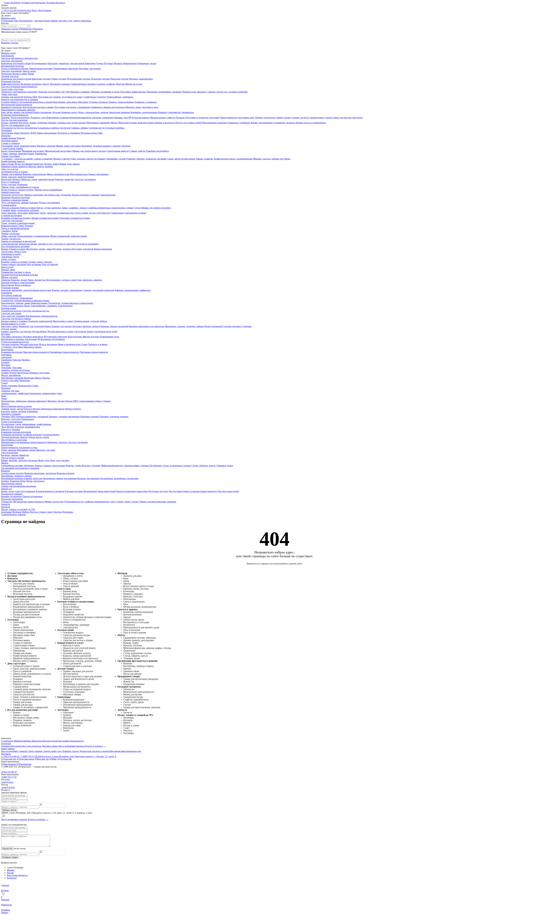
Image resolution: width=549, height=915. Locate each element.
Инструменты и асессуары (14, 440)
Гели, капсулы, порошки (13, 316)
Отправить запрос (10, 857)
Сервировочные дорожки (83, 84)
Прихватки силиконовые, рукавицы (164, 92)
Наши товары (7, 748)
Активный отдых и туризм (14, 171)
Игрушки (5, 334)
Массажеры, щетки (26, 450)
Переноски (24, 380)
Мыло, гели (43, 460)
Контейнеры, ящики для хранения (59, 478)
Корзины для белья (46, 146)
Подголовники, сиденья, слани (61, 280)
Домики (5, 372)
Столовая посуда (96, 128)
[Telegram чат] (8, 759)
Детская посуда (8, 128)
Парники (33, 202)
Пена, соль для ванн (59, 460)
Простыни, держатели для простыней (65, 63)
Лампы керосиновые (46, 133)
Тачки (21, 226)
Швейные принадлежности (14, 166)
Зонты (16, 256)
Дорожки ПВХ (8, 416)
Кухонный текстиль (10, 81)
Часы (3, 427)
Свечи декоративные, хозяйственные (33, 424)
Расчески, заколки (10, 455)
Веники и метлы (61, 159)
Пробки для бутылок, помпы (269, 117)
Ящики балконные (103, 249)
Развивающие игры (109, 336)
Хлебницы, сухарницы (145, 102)
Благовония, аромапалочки (42, 393)
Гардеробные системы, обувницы (17, 465)
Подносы (180, 117)
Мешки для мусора (54, 501)
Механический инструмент (58, 151)
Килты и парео (19, 73)
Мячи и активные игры (58, 174)
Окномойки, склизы (116, 159)
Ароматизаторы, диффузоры (15, 393)
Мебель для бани (9, 277)
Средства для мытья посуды (35, 311)
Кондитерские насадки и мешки (38, 107)
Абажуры (5, 280)
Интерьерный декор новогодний (99, 491)
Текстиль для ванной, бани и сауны (18, 71)
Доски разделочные (20, 117)
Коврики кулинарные (11, 107)
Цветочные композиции (53, 409)
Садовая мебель (8, 205)
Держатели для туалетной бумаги (34, 326)
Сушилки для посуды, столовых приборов (227, 92)
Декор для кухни (9, 94)
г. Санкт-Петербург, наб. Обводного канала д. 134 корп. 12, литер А (83, 756)
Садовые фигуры (65, 213)
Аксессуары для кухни (12, 89)
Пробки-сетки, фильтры (194, 92)
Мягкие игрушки (91, 336)
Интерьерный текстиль (12, 66)
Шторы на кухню (133, 84)
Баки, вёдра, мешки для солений (17, 112)
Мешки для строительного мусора (89, 151)
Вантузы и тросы (9, 326)
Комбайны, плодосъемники (144, 112)
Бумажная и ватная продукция (16, 432)
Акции (75, 751)
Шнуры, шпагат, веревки (40, 166)
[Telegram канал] (25, 759)
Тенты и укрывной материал (15, 228)
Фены (27, 305)
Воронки (5, 117)
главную (264, 563)
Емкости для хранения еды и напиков (19, 99)
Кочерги (17, 179)
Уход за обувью (34, 264)
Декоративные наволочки (65, 68)
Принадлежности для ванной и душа (19, 447)
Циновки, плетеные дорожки (114, 416)
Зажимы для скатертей (12, 97)
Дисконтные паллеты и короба (94, 751)
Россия (10, 872)
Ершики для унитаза (62, 326)
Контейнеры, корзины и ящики (16, 476)
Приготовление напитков (214, 122)
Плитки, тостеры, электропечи (67, 290)
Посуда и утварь (38, 512)
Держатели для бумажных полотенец (19, 92)
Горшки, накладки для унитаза (16, 331)
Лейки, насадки (8, 236)
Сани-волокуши (108, 195)
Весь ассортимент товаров (14, 751)
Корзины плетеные (20, 197)
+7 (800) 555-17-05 (29, 756)
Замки (17, 133)
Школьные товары (32, 347)
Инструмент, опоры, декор (39, 249)
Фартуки (120, 84)
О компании (7, 741)
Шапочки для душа (45, 450)
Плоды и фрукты (32, 409)
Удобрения (22, 184)
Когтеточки (23, 372)
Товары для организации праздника (18, 486)
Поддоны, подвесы (61, 249)
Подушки (108, 63)
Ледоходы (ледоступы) (12, 195)
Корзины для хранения (88, 478)
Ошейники (6, 360)
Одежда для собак (10, 380)
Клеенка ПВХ (30, 97)
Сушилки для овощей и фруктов (98, 290)
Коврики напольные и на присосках (146, 326)
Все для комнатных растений (15, 246)
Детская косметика (10, 437)
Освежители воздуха (11, 311)
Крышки (162, 112)
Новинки (6, 29)
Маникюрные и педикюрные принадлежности (24, 442)
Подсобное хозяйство (11, 295)
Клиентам (6, 743)
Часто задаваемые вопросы (71, 746)
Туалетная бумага (50, 434)
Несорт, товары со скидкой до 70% (18, 509)
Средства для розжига (85, 179)
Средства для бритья (78, 442)
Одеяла (99, 63)
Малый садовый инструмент (45, 218)
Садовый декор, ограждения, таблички (20, 210)
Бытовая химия (8, 308)
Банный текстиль (9, 275)
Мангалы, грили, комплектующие (37, 179)
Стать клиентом (34, 746)
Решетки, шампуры (64, 179)
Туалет (4, 383)
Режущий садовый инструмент (75, 218)
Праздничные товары (11, 483)
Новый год (6, 489)
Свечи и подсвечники (12, 421)
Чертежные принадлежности (94, 352)
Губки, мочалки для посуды (83, 159)
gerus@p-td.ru (8, 787)
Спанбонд (6, 231)
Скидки (15, 29)
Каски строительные (11, 151)
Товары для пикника (98, 174)
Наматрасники (130, 63)
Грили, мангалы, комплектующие (17, 177)
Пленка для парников (49, 202)
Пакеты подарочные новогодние (132, 491)
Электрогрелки (65, 305)
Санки (84, 344)
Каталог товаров (17, 514)
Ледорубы (66, 195)
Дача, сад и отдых (9, 169)
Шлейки (26, 360)
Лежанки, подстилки (39, 372)
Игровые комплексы (33, 336)
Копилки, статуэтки (11, 419)
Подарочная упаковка (11, 494)
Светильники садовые (135, 213)
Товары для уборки (10, 156)
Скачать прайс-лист (52, 751)
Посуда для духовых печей (188, 122)
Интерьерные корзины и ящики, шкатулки (22, 478)
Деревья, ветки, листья (12, 409)
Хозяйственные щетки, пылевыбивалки (233, 159)
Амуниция (6, 357)
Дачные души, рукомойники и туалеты (20, 187)
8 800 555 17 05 (9, 777)
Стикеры (106, 401)
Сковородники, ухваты (320, 117)
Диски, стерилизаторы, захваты (92, 112)
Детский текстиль (10, 76)
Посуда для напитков (27, 128)
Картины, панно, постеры (13, 411)
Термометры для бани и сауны (16, 272)
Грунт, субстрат (8, 184)
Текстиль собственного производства (19, 58)
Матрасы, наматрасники (141, 79)
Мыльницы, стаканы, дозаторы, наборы (184, 326)
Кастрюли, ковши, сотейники (33, 122)
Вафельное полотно (10, 84)
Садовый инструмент (11, 215)
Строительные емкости (117, 151)
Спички (135, 501)
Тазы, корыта (73, 164)
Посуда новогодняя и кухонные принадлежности (193, 491)
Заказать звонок (9, 810)
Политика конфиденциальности (68, 741)
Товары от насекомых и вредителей (18, 241)
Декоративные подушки (41, 68)
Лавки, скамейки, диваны (74, 208)
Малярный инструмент (33, 151)
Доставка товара (50, 746)
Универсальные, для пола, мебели (90, 321)
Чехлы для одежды (35, 481)
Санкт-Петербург (12, 2)
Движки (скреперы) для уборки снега (42, 195)
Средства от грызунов (64, 244)
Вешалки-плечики (65, 473)
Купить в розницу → (95, 746)
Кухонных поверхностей (40, 321)
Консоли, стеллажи (91, 465)
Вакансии (37, 741)
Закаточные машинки (119, 112)
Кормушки (29, 378)
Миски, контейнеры (11, 375)
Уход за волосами (9, 452)
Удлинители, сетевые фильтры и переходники (70, 303)
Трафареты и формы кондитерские (108, 107)
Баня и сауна (7, 267)
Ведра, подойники (24, 164)
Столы (137, 208)
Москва (10, 870)
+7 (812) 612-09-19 (10, 10)
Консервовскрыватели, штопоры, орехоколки (91, 117)
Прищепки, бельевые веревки (96, 146)
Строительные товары (12, 148)
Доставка (50, 2)
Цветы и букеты (73, 409)
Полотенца (6, 73)
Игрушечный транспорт (55, 336)
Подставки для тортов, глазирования (72, 107)
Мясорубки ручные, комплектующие (136, 122)
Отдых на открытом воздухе (15, 342)
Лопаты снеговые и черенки (85, 195)
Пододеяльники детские (78, 79)
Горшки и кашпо (17, 249)
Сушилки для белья (120, 146)
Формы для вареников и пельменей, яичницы (272, 122)
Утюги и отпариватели (12, 305)
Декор (4, 398)
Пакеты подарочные (32, 496)
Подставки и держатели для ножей (202, 117)
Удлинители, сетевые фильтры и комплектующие (25, 300)
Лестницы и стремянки (68, 133)
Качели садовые (28, 208)
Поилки (46, 378)
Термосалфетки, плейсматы (119, 97)
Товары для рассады (11, 238)
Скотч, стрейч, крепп (120, 501)
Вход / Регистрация (41, 10)
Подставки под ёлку (158, 491)
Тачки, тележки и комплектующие (18, 223)
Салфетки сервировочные (96, 501)
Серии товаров (35, 751)
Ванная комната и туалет (13, 324)
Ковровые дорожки (89, 416)
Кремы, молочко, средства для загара (19, 460)
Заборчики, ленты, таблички (42, 213)
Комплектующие (9, 226)
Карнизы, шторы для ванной (114, 326)
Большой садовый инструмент (16, 218)
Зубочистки (7, 501)
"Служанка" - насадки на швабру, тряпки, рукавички (27, 159)
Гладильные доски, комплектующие (18, 146)
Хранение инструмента (157, 151)
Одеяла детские (58, 79)
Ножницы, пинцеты (57, 442)
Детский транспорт (29, 344)
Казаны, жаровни (9, 122)
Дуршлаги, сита (38, 117)
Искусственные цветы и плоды (16, 406)
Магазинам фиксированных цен (125, 751)
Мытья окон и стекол (63, 321)
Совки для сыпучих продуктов (347, 117)
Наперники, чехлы (147, 63)
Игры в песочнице (48, 344)
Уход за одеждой (50, 264)
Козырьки (6, 197)
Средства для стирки (11, 313)
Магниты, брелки (56, 401)
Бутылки (5, 102)
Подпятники (156, 465)
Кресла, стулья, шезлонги (48, 208)
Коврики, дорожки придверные (64, 416)
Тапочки (47, 262)
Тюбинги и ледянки (98, 344)
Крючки (5, 481)
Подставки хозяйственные (133, 92)
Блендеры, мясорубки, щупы (15, 290)
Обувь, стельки (8, 259)
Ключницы (32, 411)
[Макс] (53, 759)
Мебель (4, 463)
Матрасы (118, 63)
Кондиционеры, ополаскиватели (41, 316)
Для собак (17, 367)
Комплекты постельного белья (16, 63)
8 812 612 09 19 (9, 772)
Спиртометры (174, 112)
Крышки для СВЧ (123, 117)
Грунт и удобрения (10, 182)
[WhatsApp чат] (42, 759)
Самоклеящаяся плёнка (90, 401)
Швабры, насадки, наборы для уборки (271, 159)
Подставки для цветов (82, 249)
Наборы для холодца (165, 122)
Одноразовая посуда (73, 501)
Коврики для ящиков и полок (105, 92)
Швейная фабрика (23, 741)
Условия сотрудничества (33, 2)
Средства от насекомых (87, 244)
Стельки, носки (35, 262)
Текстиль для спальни (11, 61)
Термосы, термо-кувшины (121, 102)
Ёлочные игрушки (74, 491)
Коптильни (6, 179)
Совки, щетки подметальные (181, 159)
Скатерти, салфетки (106, 84)
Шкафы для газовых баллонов (156, 208)
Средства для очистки (12, 220)
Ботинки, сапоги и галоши (14, 262)
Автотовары (7, 133)
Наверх (4, 912)
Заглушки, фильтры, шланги (86, 326)
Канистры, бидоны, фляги (46, 164)
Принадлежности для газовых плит (237, 117)
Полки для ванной (213, 326)
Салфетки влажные (32, 434)
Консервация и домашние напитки (18, 110)
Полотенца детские (100, 79)
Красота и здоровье (10, 429)
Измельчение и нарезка (57, 117)
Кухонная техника (10, 287)
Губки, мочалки (8, 450)
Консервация (7, 55)
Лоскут (45, 84)
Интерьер (5, 388)
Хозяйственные (8, 138)
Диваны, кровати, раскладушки (49, 465)
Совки (35, 385)
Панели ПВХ (71, 401)
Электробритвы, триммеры (43, 305)
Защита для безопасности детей (101, 331)
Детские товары (9, 329)
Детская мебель (39, 331)
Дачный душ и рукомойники (48, 189)
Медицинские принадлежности (28, 501)
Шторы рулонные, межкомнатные (23, 427)
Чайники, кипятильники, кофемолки (133, 290)
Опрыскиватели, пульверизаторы (33, 236)
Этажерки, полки (224, 465)
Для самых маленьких (12, 336)
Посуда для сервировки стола (15, 125)
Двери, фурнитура (36, 280)
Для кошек (6, 367)
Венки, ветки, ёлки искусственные (18, 491)
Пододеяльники (39, 63)
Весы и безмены (23, 285)
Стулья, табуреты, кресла (203, 465)
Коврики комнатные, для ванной (32, 416)
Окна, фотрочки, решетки (89, 280)
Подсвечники (7, 424)
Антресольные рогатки (12, 473)
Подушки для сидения (90, 68)
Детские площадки (10, 208)
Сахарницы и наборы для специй (54, 128)
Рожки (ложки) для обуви (13, 264)
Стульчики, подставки (12, 347)
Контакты (60, 2)
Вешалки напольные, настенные (40, 473)
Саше (59, 393)
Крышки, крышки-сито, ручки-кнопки (67, 122)
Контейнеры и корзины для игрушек (19, 339)
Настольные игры (79, 174)
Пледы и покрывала (11, 68)
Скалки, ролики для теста (296, 117)
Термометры (41, 153)
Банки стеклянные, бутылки (47, 112)
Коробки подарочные (11, 496)
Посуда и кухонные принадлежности (19, 86)
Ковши (62, 164)
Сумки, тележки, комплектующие (17, 153)
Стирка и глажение (10, 143)
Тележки (29, 226)
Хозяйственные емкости (13, 161)
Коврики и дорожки (11, 414)
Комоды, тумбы (73, 465)
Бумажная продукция (11, 352)
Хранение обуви (18, 481)
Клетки (13, 372)
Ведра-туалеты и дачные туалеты (17, 189)
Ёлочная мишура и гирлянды (50, 491)
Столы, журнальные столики (176, 465)
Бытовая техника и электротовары (18, 282)
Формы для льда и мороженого (311, 122)
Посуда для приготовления (14, 120)
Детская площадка (10, 344)
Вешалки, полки (19, 280)
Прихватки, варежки (60, 84)
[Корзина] (37, 29)
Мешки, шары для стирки (68, 146)
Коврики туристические (34, 174)
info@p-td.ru (25, 10)
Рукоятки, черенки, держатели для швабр (146, 159)
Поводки (16, 360)
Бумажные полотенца (11, 434)
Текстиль (57, 512)
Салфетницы (89, 97)
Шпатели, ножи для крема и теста (141, 107)
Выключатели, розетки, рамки (16, 303)
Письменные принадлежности (64, 352)
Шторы (24, 68)
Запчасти (5, 504)
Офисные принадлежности (36, 352)
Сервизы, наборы (79, 128)
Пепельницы (27, 419)
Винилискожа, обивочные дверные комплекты (24, 401)
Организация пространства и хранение (20, 468)
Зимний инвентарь (10, 192)
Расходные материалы (12, 499)
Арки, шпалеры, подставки (14, 213)
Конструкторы (75, 336)
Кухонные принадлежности (14, 115)
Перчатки (6, 135)
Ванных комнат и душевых (14, 321)
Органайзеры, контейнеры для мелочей (119, 478)
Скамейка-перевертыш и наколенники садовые (110, 208)
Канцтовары (7, 349)
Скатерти (101, 97)
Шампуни (24, 455)
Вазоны (5, 249)
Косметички (7, 445)
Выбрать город (8, 18)
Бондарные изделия (28, 275)
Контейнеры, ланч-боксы (65, 102)
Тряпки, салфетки (204, 159)
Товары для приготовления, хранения (157, 501)
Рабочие (21, 138)
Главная (5, 514)
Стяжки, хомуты (137, 151)
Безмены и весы (69, 112)
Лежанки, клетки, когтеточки (15, 370)
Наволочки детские (40, 79)
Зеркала (5, 403)
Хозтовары (6, 130)
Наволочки (90, 63)
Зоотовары (6, 354)
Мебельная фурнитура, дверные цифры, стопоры (125, 465)
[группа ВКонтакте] (65, 759)
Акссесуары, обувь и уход (13, 251)
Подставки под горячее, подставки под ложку (60, 97)
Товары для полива (10, 233)
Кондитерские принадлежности (16, 104)
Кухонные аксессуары (40, 290)
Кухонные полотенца (31, 84)
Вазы (3, 396)
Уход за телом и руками (12, 458)
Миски (114, 122)
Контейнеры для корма (12, 378)
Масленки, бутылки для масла (93, 102)
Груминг (5, 362)
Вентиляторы (7, 285)
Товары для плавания (11, 174)
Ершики (102, 159)
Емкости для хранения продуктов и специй (31, 102)
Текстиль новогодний (228, 491)
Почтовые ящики (9, 140)
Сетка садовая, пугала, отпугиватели (92, 213)
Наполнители (25, 385)
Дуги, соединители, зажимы (15, 202)
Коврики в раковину (80, 92)
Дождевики (6, 256)
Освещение (6, 293)
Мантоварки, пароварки (98, 122)
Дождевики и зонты (11, 254)
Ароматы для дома (10, 391)
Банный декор (8, 269)
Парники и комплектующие (14, 200)
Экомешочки (187, 112)
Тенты (15, 231)
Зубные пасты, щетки (38, 437)
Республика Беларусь (17, 875)
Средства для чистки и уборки (16, 318)
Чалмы (31, 73)
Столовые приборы (114, 128)
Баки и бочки (7, 164)
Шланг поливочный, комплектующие (68, 236)
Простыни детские (119, 79)
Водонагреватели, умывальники (17, 298)
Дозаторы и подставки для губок (54, 92)
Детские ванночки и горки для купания (66, 331)
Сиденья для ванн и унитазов (237, 326)
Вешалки (5, 470)
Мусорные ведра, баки (92, 133)
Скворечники (117, 213)
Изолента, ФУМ (28, 133)
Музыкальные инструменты (51, 339)
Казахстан (12, 878)
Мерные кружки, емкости (162, 117)
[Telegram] (1, 817)
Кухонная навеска (141, 117)
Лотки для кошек (9, 385)
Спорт (49, 512)
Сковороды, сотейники (238, 122)
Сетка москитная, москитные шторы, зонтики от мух (27, 244)
